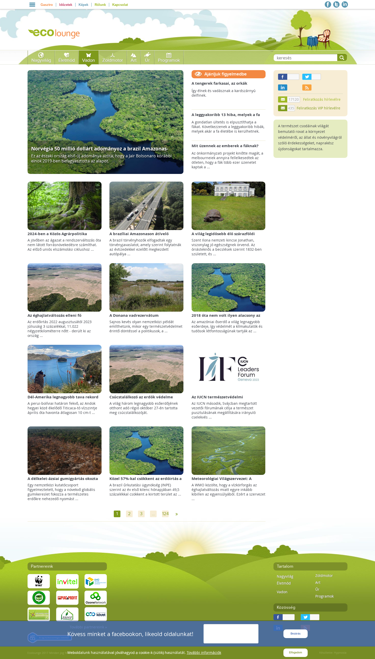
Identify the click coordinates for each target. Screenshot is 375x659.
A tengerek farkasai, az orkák (219, 83)
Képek (83, 5)
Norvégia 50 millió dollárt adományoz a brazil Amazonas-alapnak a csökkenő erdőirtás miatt (99, 151)
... (153, 513)
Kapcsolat (120, 5)
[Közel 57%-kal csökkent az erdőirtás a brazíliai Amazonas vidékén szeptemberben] (146, 450)
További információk (204, 652)
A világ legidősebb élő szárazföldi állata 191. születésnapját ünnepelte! (227, 236)
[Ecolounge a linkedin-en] (345, 4)
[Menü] (32, 4)
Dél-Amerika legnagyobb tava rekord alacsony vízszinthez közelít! (63, 399)
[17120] (283, 99)
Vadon (88, 60)
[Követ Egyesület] (95, 614)
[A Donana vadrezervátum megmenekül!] (146, 287)
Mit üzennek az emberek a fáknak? (225, 145)
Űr (147, 60)
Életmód (66, 60)
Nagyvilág (41, 60)
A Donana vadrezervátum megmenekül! (134, 318)
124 (165, 513)
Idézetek (65, 5)
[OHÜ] (95, 581)
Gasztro (47, 5)
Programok (169, 60)
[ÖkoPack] (39, 597)
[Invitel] (67, 581)
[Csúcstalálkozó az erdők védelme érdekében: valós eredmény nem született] (146, 368)
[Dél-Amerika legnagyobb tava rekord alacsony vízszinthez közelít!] (65, 368)
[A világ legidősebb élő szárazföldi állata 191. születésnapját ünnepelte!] (229, 205)
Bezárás (296, 633)
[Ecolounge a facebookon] (328, 4)
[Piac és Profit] (67, 597)
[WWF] (39, 581)
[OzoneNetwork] (95, 597)
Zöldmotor (112, 60)
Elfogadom (295, 652)
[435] (283, 108)
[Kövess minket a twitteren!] (336, 4)
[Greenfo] (39, 614)
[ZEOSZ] (67, 614)
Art (133, 60)
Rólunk (100, 5)
